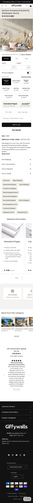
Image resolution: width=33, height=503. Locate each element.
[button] (2, 6)
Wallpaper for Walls (8, 212)
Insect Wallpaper (24, 184)
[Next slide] (22, 278)
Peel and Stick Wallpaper (10, 196)
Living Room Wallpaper (9, 188)
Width (4, 63)
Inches (6, 59)
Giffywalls (14, 493)
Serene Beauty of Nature (21, 329)
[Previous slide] (11, 278)
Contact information (13, 496)
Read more (6, 154)
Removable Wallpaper (9, 200)
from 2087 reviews (16, 356)
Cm (16, 59)
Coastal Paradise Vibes (7, 329)
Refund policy (23, 496)
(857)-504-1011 (16, 435)
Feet (26, 59)
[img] (16, 353)
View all (16, 336)
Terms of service (17, 499)
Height (18, 63)
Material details (26, 77)
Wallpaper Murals (22, 212)
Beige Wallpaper (17, 180)
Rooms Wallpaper (24, 200)
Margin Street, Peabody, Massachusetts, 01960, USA (15, 441)
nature (11, 147)
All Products (6, 180)
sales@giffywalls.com (16, 433)
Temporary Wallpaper (9, 208)
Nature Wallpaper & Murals (10, 192)
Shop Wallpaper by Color (10, 204)
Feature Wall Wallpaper (9, 184)
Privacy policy (22, 493)
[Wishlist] (26, 6)
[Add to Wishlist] (12, 319)
